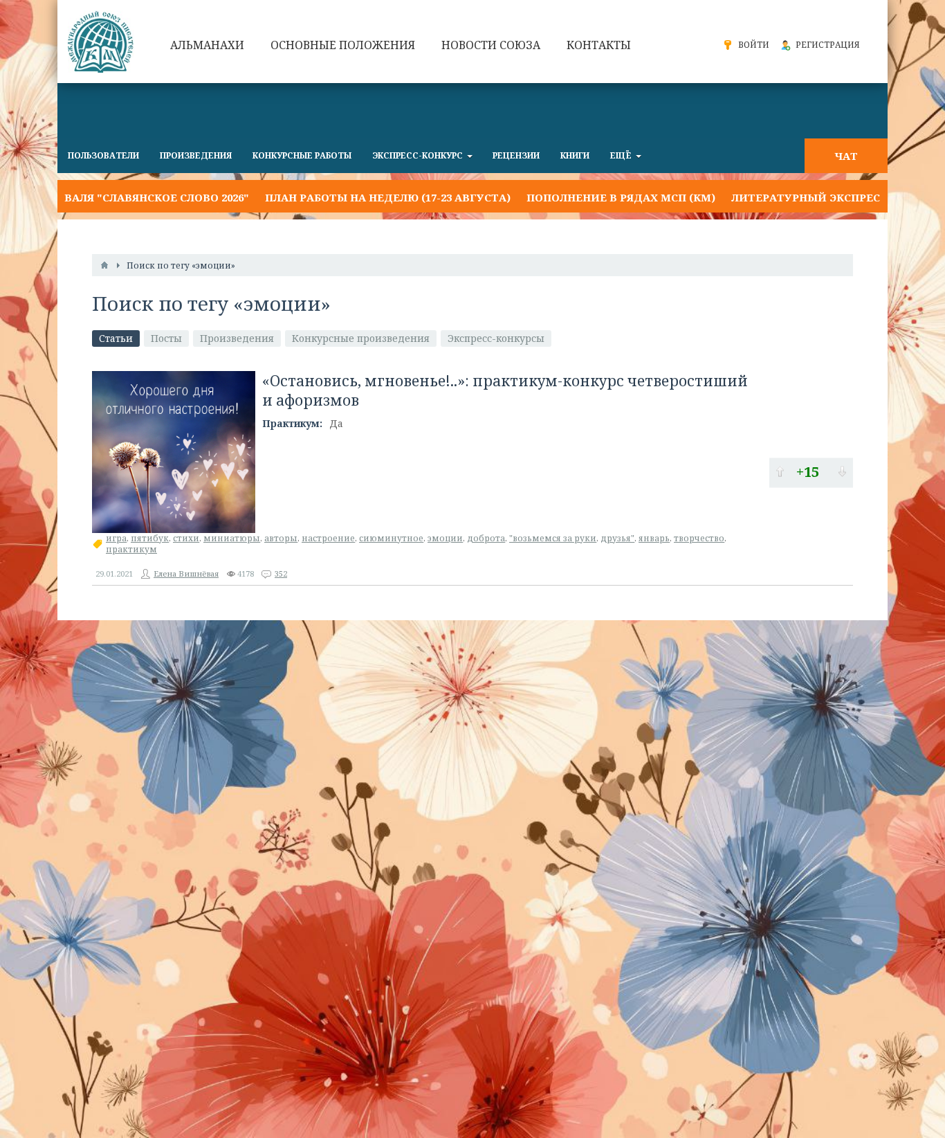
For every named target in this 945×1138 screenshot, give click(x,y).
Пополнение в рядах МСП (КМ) (571, 197)
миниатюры (231, 538)
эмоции (445, 538)
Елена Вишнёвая (186, 573)
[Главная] (104, 265)
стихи (186, 538)
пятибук (150, 538)
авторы (280, 538)
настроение (328, 538)
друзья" (617, 538)
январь (654, 538)
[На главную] (102, 41)
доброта (486, 538)
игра (116, 538)
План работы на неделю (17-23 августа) (338, 197)
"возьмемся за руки (552, 538)
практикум (131, 549)
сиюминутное (391, 538)
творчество (699, 538)
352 (281, 573)
